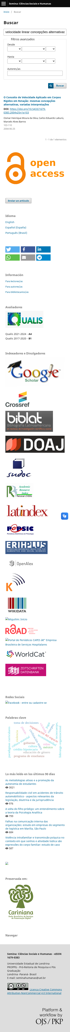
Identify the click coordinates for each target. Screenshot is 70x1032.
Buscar (60, 85)
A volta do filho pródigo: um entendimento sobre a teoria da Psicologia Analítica (34, 810)
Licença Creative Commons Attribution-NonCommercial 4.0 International (34, 991)
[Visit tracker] (6, 864)
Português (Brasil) (16, 233)
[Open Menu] (3, 3)
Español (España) (15, 227)
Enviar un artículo (18, 200)
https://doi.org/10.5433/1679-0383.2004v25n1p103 (25, 110)
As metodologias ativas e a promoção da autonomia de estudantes (29, 782)
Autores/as (13, 69)
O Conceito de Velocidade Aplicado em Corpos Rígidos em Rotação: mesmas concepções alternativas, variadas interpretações (32, 101)
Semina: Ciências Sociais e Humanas (30, 3)
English (9, 222)
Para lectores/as (14, 281)
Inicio (6, 11)
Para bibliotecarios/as (17, 292)
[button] (12, 249)
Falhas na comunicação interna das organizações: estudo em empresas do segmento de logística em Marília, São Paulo (35, 825)
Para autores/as (13, 286)
